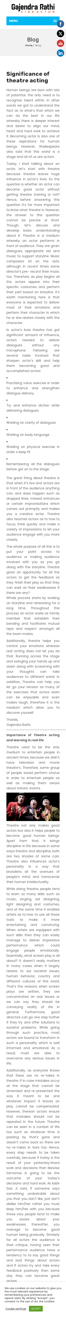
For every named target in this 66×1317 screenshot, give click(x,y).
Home (28, 45)
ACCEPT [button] (36, 1308)
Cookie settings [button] (16, 1308)
